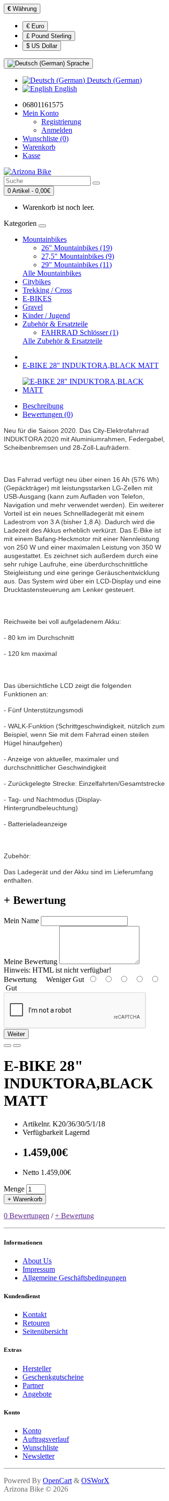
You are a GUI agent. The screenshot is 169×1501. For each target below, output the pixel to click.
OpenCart (57, 1481)
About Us (37, 1261)
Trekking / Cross (47, 290)
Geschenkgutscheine (53, 1377)
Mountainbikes (45, 239)
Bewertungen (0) (48, 414)
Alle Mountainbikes (52, 273)
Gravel (33, 307)
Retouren (36, 1323)
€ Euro (35, 26)
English (65, 89)
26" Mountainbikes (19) (76, 248)
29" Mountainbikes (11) (76, 265)
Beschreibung (43, 406)
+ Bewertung (74, 1216)
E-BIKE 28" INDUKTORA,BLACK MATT (91, 365)
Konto (32, 1431)
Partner (33, 1385)
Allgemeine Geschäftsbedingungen (74, 1278)
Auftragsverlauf (46, 1439)
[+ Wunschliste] (7, 1045)
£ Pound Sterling (48, 36)
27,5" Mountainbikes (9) (77, 256)
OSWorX (95, 1481)
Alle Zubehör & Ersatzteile (62, 341)
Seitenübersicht (45, 1331)
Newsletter (38, 1456)
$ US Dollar (41, 45)
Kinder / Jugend (46, 315)
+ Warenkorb (25, 1199)
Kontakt (34, 1314)
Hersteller (37, 1369)
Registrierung (61, 122)
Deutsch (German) (113, 80)
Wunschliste (40, 1448)
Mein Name (21, 921)
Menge (14, 1189)
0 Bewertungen (26, 1216)
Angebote (37, 1394)
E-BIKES (37, 299)
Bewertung (20, 979)
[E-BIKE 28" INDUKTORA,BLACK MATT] (94, 390)
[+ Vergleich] (17, 1045)
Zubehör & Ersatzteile (55, 324)
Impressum (39, 1269)
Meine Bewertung (30, 962)
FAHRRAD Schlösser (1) (79, 332)
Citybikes (37, 282)
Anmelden (56, 130)
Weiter (16, 1034)
